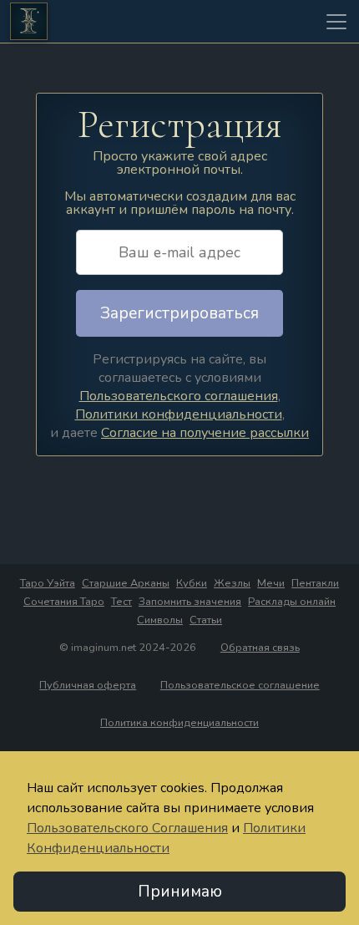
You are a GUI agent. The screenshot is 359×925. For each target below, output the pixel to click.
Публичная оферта (87, 685)
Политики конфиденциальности (178, 414)
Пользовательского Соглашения (127, 828)
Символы (160, 620)
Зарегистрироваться (179, 313)
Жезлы (232, 583)
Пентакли (315, 583)
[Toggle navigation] (336, 21)
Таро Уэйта (47, 583)
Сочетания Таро (63, 601)
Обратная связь (260, 647)
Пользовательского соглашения (178, 396)
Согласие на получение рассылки (205, 433)
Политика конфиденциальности (179, 722)
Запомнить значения (190, 601)
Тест (121, 601)
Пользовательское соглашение (240, 685)
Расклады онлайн (292, 601)
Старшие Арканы (125, 583)
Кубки (191, 583)
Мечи (271, 583)
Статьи (206, 620)
